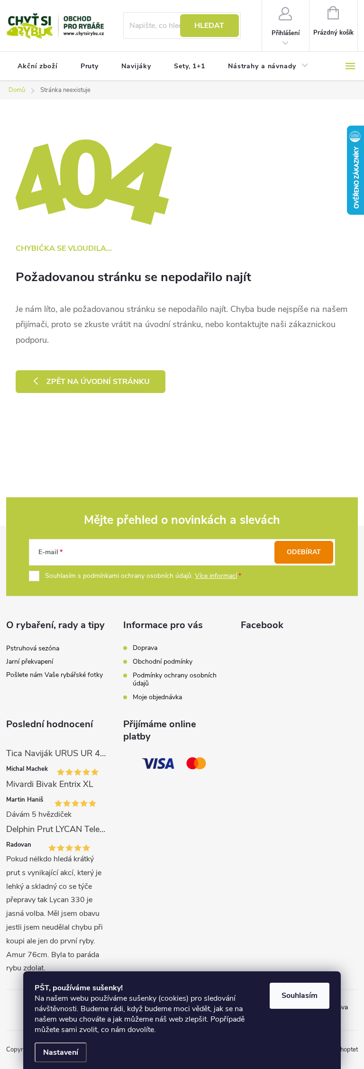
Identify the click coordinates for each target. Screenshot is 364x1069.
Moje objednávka (157, 697)
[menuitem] (37, 66)
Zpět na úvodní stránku (98, 381)
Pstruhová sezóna (32, 648)
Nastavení (60, 1052)
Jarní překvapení (29, 661)
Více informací (216, 575)
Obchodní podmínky (162, 661)
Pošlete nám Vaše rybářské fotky (54, 674)
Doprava (145, 647)
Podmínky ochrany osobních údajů (175, 679)
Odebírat (304, 552)
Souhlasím (300, 995)
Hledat (209, 25)
